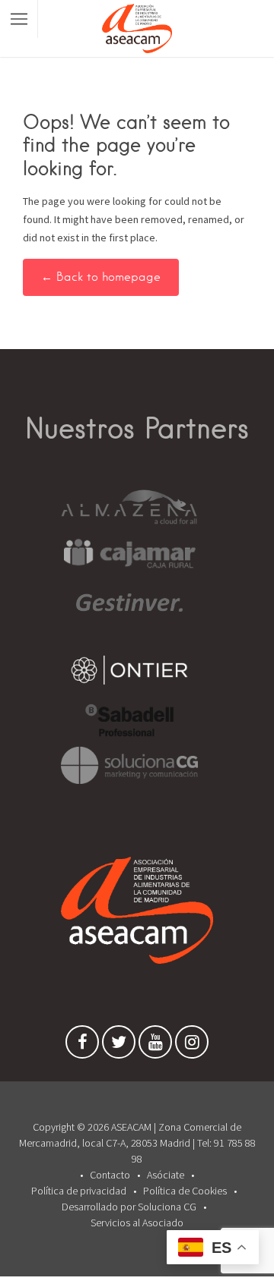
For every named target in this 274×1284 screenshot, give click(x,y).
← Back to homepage (101, 277)
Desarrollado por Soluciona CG (129, 1206)
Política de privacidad (78, 1190)
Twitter (119, 1046)
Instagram (192, 1046)
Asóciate (165, 1175)
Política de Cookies (185, 1190)
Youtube (155, 1046)
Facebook (82, 1046)
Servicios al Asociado (137, 1222)
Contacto (110, 1175)
